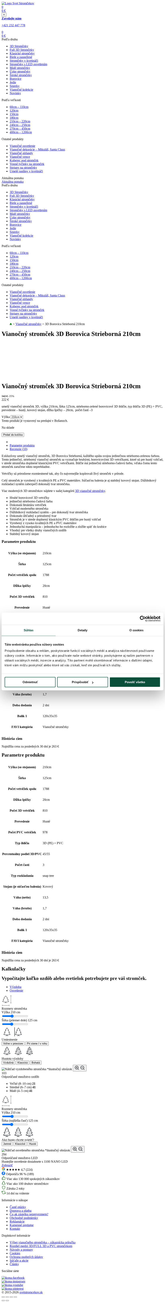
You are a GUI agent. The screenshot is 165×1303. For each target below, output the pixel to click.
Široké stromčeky (21, 75)
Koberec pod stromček (24, 160)
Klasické (20, 1143)
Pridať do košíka (13, 434)
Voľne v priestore (13, 1043)
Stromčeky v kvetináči (24, 60)
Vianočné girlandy (21, 153)
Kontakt (15, 1228)
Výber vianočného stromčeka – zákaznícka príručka (42, 1242)
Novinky (15, 93)
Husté (32, 1143)
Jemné (7, 1143)
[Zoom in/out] (15, 1297)
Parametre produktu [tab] (22, 445)
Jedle (13, 82)
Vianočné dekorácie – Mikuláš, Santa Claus (37, 149)
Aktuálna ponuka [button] (13, 181)
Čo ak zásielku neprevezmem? (29, 1214)
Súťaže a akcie (19, 1260)
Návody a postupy (21, 1249)
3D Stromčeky (19, 46)
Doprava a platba (20, 1210)
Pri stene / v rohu (37, 1043)
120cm (14, 110)
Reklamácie (17, 1221)
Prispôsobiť (80, 682)
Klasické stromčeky (22, 53)
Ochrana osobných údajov (26, 1257)
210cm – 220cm (20, 121)
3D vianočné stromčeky (90, 491)
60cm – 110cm (19, 107)
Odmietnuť (30, 682)
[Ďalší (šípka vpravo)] (7, 1300)
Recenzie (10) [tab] (18, 449)
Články (14, 1264)
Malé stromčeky (20, 68)
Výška (6, 417)
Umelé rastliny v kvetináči (26, 171)
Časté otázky (18, 1207)
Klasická (23, 1062)
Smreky (15, 86)
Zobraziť (7, 1165)
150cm (14, 114)
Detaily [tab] (83, 630)
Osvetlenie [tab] (16, 990)
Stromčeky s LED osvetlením (28, 64)
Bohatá (36, 1062)
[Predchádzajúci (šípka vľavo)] (3, 1300)
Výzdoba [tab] (15, 987)
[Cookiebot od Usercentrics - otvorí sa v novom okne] (142, 619)
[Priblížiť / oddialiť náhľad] (80, 1068)
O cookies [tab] (136, 630)
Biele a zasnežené (21, 57)
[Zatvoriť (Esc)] (3, 1297)
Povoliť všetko (135, 682)
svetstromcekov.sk (31, 1292)
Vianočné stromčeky (28, 324)
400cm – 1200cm (21, 132)
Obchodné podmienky (24, 1218)
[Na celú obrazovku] (11, 1297)
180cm (14, 117)
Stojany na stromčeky (23, 167)
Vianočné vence (20, 156)
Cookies (15, 1253)
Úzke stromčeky (20, 71)
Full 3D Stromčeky (22, 49)
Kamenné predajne (22, 1225)
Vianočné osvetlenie (22, 146)
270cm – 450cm (20, 128)
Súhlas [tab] (29, 630)
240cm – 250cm (20, 125)
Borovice (15, 78)
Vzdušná (8, 1062)
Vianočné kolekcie (21, 89)
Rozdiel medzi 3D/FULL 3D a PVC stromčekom (41, 1246)
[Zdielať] (7, 1297)
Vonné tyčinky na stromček (27, 164)
